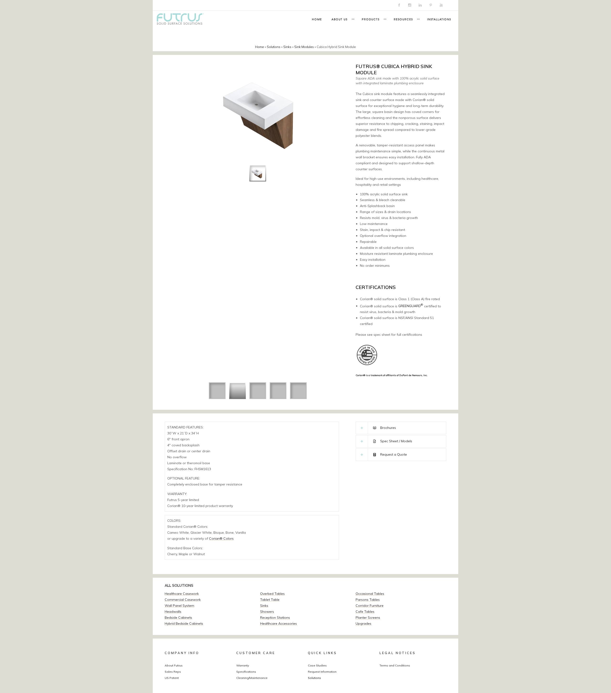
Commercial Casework (183, 599)
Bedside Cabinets (178, 617)
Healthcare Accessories (278, 623)
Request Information (322, 671)
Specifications (246, 671)
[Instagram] (409, 5)
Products (370, 19)
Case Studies (317, 665)
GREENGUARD (410, 306)
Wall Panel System (179, 605)
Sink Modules (304, 47)
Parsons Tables (368, 599)
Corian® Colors (221, 538)
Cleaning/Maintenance (252, 678)
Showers (267, 611)
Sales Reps (173, 671)
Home (317, 19)
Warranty (242, 665)
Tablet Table (269, 599)
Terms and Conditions (394, 665)
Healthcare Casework (182, 594)
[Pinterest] (430, 5)
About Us (340, 19)
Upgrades (363, 623)
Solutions (273, 47)
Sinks (287, 47)
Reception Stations (275, 617)
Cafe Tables (365, 611)
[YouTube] (441, 5)
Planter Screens (368, 617)
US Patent (172, 678)
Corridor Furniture (370, 605)
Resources (403, 19)
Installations (439, 19)
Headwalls (173, 611)
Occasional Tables (370, 594)
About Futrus (174, 665)
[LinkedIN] (420, 5)
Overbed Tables (272, 594)
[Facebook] (399, 5)
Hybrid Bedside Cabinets (184, 623)
